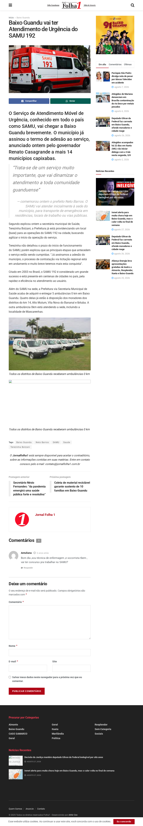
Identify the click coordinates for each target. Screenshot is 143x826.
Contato (41, 808)
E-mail (13, 661)
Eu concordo (124, 821)
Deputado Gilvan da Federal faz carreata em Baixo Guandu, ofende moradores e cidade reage (122, 124)
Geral (12, 738)
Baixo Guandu (23, 17)
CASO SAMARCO (18, 733)
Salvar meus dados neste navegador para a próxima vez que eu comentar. (47, 679)
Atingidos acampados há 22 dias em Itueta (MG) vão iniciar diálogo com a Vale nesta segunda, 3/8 (122, 148)
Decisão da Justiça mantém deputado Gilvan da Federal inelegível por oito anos (113, 194)
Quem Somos (15, 808)
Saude (66, 442)
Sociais (99, 733)
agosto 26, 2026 (122, 253)
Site (54, 661)
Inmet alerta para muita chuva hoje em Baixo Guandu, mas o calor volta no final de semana (122, 218)
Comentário (16, 602)
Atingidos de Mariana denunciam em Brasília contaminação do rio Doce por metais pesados (123, 100)
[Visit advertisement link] (115, 35)
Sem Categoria (103, 729)
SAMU (56, 442)
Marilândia (58, 733)
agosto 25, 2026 (122, 278)
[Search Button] (132, 5)
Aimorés (13, 724)
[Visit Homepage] (71, 5)
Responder (28, 568)
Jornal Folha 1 (45, 515)
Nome (13, 645)
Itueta (55, 729)
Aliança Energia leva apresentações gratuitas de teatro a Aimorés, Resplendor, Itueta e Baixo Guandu (122, 267)
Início (11, 17)
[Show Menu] (10, 5)
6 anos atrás (43, 553)
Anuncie (30, 808)
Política (56, 738)
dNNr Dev (73, 815)
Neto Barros (42, 442)
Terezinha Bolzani (20, 447)
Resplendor (101, 724)
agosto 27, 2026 (108, 201)
